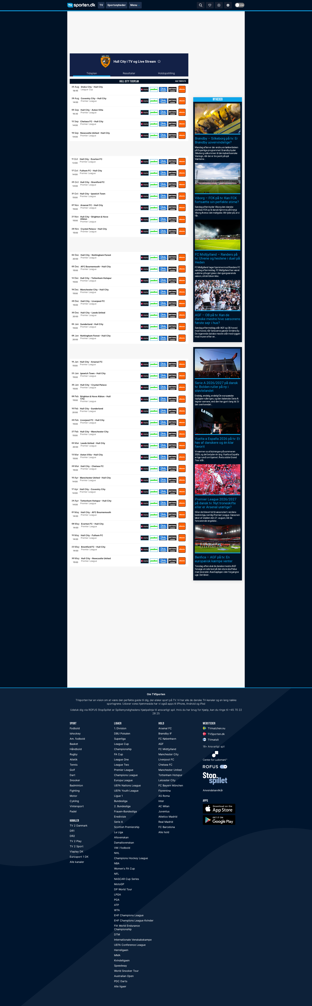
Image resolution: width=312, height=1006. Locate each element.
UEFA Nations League (127, 785)
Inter (161, 801)
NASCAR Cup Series (126, 879)
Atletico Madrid (167, 816)
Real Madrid (165, 821)
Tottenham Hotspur (170, 775)
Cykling (74, 801)
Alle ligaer (120, 986)
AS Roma (164, 795)
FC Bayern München (170, 785)
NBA (116, 863)
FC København (167, 738)
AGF (160, 743)
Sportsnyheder (116, 5)
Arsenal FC (165, 728)
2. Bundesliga (122, 806)
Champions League (126, 775)
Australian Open (124, 976)
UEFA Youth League (126, 790)
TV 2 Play (76, 841)
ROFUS (93, 709)
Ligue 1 (118, 795)
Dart (72, 775)
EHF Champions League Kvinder (133, 920)
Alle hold (163, 832)
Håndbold (76, 749)
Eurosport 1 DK (79, 856)
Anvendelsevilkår (213, 790)
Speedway (120, 965)
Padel (73, 811)
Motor (73, 795)
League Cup (121, 743)
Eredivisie (120, 816)
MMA (117, 955)
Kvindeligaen (122, 960)
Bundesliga (120, 801)
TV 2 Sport (76, 846)
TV (101, 5)
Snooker (75, 780)
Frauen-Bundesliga (125, 811)
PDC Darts (120, 981)
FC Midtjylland (167, 749)
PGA (116, 899)
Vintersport (77, 806)
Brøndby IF (165, 733)
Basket (74, 743)
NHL (116, 853)
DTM (117, 934)
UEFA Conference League (130, 944)
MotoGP (119, 884)
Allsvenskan (121, 837)
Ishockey (75, 733)
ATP (116, 905)
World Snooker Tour (126, 970)
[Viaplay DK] (144, 89)
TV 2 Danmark (78, 825)
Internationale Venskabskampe (133, 939)
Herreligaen (121, 950)
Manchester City (168, 754)
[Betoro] (172, 89)
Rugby (74, 754)
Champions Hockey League (131, 858)
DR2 (72, 836)
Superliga (120, 738)
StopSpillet (104, 709)
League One (121, 759)
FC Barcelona (166, 827)
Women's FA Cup (124, 868)
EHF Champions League (128, 915)
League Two (121, 764)
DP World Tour (123, 889)
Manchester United (170, 769)
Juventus (163, 811)
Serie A (118, 821)
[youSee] (154, 89)
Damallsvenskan (124, 842)
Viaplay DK (76, 851)
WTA (117, 910)
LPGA (117, 894)
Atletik (74, 759)
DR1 (72, 830)
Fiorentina (164, 790)
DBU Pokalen (122, 733)
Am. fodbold (77, 738)
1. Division (120, 728)
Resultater (129, 73)
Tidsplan (91, 73)
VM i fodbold (122, 847)
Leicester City (167, 780)
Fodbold (75, 728)
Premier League (123, 769)
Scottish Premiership (126, 827)
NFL (116, 873)
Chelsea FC (165, 764)
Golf (72, 769)
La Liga (118, 832)
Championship (123, 749)
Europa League (123, 780)
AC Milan (163, 806)
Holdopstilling (166, 73)
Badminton (76, 785)
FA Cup (118, 754)
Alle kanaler (77, 861)
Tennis (74, 764)
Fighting (75, 790)
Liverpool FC (166, 759)
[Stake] (163, 89)
